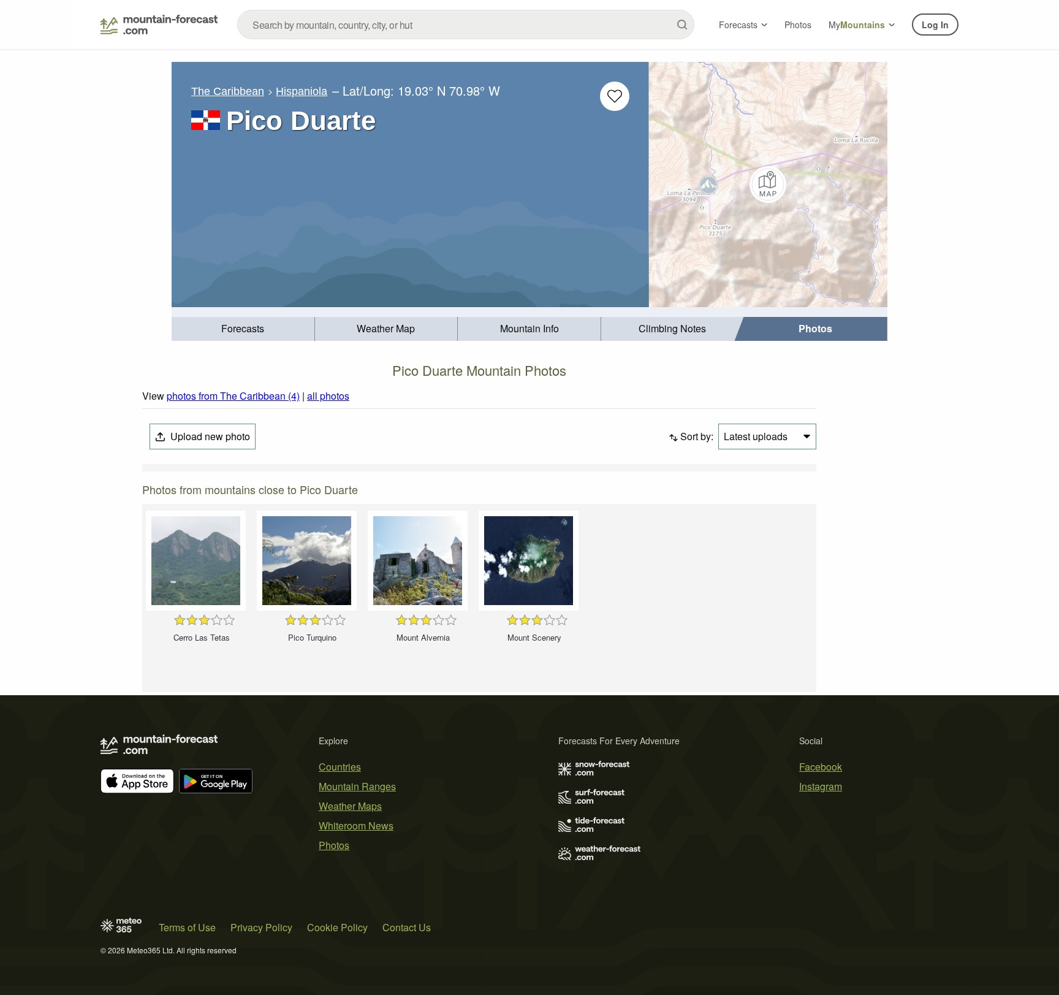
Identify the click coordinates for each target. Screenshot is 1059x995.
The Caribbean (227, 91)
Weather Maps (350, 806)
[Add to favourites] (614, 96)
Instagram (820, 786)
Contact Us (406, 927)
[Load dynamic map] (768, 184)
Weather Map (386, 328)
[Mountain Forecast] (159, 24)
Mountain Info (529, 328)
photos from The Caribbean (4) (233, 396)
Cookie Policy (337, 927)
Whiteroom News (356, 825)
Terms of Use (187, 927)
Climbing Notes (672, 328)
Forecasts (738, 24)
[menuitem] (243, 329)
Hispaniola (301, 91)
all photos (328, 396)
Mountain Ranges (357, 786)
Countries (340, 767)
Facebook (820, 767)
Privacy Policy (261, 927)
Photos (797, 24)
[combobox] (465, 24)
